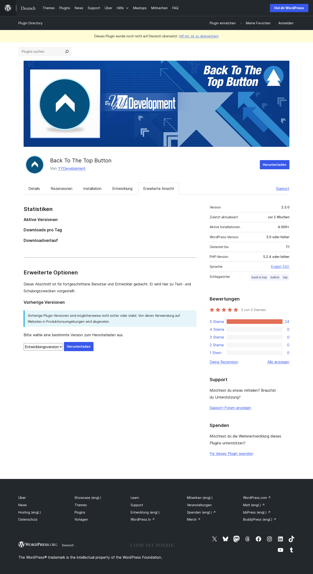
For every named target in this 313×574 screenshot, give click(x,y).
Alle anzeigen (278, 362)
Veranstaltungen (199, 505)
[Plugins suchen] (66, 51)
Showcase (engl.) (87, 498)
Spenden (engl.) (201, 512)
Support (282, 188)
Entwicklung (122, 188)
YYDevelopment (71, 168)
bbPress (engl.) (257, 512)
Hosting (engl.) (29, 512)
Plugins (79, 512)
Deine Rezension (224, 362)
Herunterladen (274, 165)
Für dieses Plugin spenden (231, 453)
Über (22, 498)
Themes (80, 505)
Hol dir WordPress (289, 8)
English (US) (280, 266)
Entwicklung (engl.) (145, 512)
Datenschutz (28, 519)
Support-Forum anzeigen (230, 407)
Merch (193, 519)
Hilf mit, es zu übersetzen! (199, 36)
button (275, 277)
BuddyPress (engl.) (259, 519)
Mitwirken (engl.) (200, 498)
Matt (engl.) (254, 505)
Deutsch (68, 545)
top (285, 277)
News (22, 505)
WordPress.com (257, 498)
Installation (92, 188)
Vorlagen (81, 519)
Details (34, 188)
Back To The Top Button (81, 160)
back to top (259, 277)
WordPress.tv (143, 519)
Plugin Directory (30, 23)
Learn (135, 498)
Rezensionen (61, 188)
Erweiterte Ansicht (158, 188)
